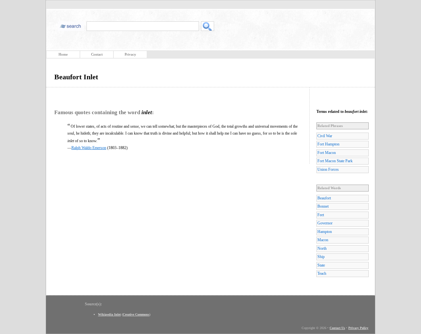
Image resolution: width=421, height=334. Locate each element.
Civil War (324, 136)
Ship (321, 256)
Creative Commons (136, 314)
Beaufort (324, 198)
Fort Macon (326, 152)
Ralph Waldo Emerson (88, 147)
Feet (320, 215)
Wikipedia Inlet (109, 314)
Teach (321, 273)
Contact (97, 54)
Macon (322, 240)
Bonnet (323, 206)
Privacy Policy (358, 328)
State (321, 265)
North (322, 248)
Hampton (324, 231)
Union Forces (328, 169)
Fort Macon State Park (335, 161)
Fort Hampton (328, 144)
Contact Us (337, 328)
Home (63, 54)
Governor (325, 223)
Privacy (130, 54)
